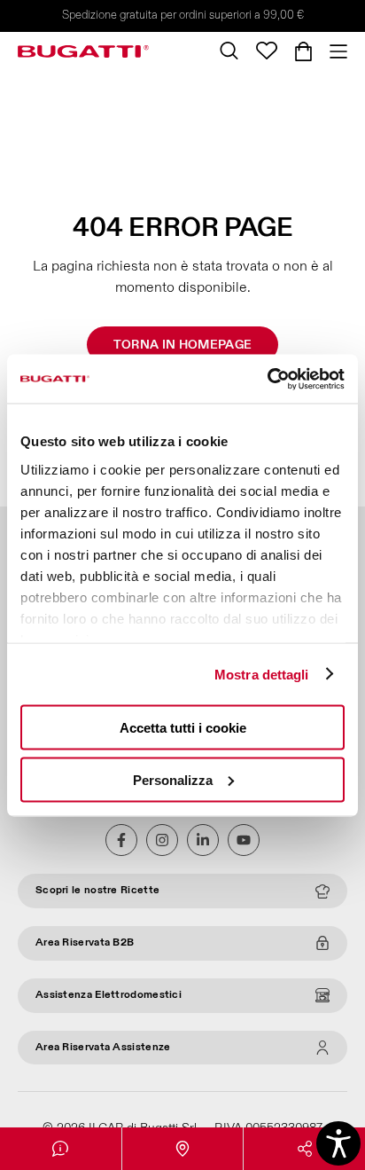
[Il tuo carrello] (303, 51)
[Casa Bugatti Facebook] (121, 840)
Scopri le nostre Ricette (97, 890)
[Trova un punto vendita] (183, 1148)
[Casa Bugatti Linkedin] (203, 840)
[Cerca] (229, 50)
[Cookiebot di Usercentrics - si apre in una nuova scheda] (267, 378)
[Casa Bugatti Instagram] (162, 840)
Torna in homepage (182, 344)
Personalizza (173, 779)
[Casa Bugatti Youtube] (244, 840)
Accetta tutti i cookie (183, 727)
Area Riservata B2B (84, 942)
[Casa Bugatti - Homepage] (83, 51)
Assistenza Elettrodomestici (108, 994)
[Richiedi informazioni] (60, 1148)
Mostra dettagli (261, 673)
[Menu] (334, 51)
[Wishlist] (266, 50)
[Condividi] (304, 1148)
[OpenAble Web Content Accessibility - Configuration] (338, 1143)
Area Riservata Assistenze (103, 1047)
